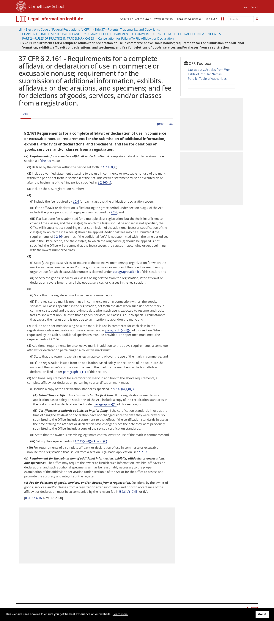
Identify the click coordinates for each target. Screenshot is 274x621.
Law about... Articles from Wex (209, 70)
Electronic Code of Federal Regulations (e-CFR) (58, 29)
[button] (257, 19)
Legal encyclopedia (189, 19)
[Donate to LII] (222, 19)
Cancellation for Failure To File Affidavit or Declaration (136, 38)
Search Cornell (250, 7)
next (170, 124)
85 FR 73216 (33, 498)
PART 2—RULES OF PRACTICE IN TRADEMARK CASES (58, 38)
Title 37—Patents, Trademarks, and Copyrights (127, 29)
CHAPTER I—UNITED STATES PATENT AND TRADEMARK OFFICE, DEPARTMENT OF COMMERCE (86, 34)
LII (20, 29)
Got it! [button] (262, 614)
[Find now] (257, 19)
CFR (26, 114)
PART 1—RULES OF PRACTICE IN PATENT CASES (188, 34)
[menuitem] (125, 19)
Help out (209, 19)
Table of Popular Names (205, 74)
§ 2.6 (76, 201)
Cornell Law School (45, 6)
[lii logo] (58, 19)
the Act (46, 161)
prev (160, 124)
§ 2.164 (59, 237)
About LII (125, 19)
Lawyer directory (163, 19)
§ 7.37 (143, 452)
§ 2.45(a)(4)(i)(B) (124, 389)
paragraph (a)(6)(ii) (126, 272)
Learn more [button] (120, 614)
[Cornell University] (21, 6)
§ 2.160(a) (109, 167)
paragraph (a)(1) (74, 372)
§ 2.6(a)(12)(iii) (128, 492)
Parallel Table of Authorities (207, 79)
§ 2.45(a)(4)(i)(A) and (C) (91, 441)
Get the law (142, 19)
